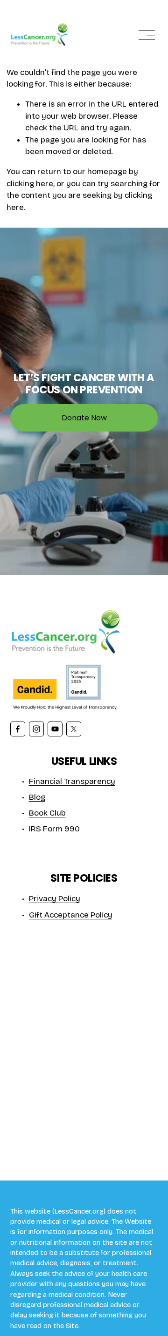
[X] (73, 729)
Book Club (47, 813)
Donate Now (84, 417)
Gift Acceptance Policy (70, 915)
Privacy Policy (54, 899)
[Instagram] (36, 729)
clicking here (30, 184)
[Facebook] (17, 729)
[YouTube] (55, 729)
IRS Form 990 (54, 829)
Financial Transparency (72, 781)
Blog (37, 797)
